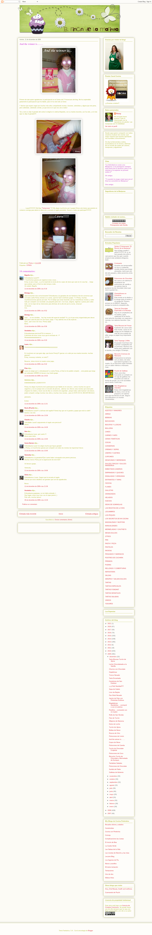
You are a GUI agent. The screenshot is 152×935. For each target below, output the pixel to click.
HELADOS (108, 497)
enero (111, 806)
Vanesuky (27, 455)
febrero (112, 803)
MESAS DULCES (111, 533)
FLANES (108, 487)
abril (111, 797)
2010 (110, 651)
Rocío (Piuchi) (29, 408)
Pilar (26, 368)
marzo (111, 800)
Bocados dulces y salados (114, 824)
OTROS (29, 265)
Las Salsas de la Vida (112, 849)
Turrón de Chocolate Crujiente (116, 749)
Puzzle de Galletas (121, 371)
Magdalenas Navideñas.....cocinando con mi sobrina (118, 705)
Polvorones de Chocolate (123, 278)
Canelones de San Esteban (115, 682)
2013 (110, 642)
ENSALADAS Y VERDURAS (115, 476)
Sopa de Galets (114, 689)
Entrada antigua (91, 514)
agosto (112, 785)
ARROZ (108, 414)
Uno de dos (109, 874)
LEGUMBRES (110, 511)
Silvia (26, 475)
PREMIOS (108, 561)
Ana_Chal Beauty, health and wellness (118, 889)
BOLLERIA (109, 428)
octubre (112, 779)
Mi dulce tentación (111, 867)
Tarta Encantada (115, 678)
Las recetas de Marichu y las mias (117, 853)
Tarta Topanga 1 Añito (122, 340)
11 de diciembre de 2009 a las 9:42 (35, 364)
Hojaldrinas (113, 672)
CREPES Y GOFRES (112, 453)
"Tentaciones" (46, 208)
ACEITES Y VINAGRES (113, 410)
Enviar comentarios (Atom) (63, 519)
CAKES (107, 432)
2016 (110, 633)
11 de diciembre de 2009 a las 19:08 (36, 470)
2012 (110, 645)
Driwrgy (27, 293)
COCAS (108, 442)
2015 (110, 636)
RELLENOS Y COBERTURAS (115, 568)
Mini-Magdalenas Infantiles (120, 387)
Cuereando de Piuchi (112, 892)
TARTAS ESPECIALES (113, 586)
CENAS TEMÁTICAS (112, 439)
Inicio (61, 514)
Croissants (118, 263)
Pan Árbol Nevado (115, 695)
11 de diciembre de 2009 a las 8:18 (35, 289)
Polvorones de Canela (117, 745)
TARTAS (108, 582)
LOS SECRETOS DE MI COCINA (116, 518)
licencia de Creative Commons (117, 906)
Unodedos (27, 330)
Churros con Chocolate (117, 669)
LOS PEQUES (110, 515)
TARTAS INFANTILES (112, 593)
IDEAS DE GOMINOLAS (113, 504)
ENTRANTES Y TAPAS (113, 480)
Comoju (108, 835)
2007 (110, 813)
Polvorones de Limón (116, 736)
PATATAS (108, 550)
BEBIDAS (108, 417)
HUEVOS (108, 501)
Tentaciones (109, 870)
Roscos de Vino (114, 733)
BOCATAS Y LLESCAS (113, 425)
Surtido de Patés (115, 769)
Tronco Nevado (114, 675)
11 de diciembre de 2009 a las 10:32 (36, 376)
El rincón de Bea (111, 842)
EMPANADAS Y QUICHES (114, 472)
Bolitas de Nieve (114, 730)
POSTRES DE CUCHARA (114, 558)
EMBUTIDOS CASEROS (113, 469)
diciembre (113, 656)
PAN (106, 540)
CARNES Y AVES (111, 435)
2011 (109, 648)
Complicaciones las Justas (114, 839)
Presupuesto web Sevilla (119, 225)
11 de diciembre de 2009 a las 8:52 (35, 311)
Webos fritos (109, 878)
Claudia (27, 420)
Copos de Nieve (114, 742)
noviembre (113, 776)
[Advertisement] (32, 527)
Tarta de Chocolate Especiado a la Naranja (122, 309)
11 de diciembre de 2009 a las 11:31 (36, 404)
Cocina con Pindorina (112, 831)
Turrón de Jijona (115, 727)
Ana (25, 431)
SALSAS (108, 575)
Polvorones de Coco (116, 753)
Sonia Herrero (29, 443)
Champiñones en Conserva (120, 294)
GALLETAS (109, 490)
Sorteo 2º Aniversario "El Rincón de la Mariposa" (123, 247)
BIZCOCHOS (109, 421)
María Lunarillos (111, 863)
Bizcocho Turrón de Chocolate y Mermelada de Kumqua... (118, 758)
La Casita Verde (110, 846)
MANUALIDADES (111, 526)
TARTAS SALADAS (112, 597)
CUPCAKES (109, 456)
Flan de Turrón (114, 718)
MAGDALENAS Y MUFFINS (115, 522)
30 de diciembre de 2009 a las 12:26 (36, 500)
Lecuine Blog (109, 856)
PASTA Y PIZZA (110, 543)
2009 (110, 654)
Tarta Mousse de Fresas (123, 325)
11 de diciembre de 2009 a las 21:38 (36, 486)
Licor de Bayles (114, 692)
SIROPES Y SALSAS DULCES (115, 579)
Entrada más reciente (27, 514)
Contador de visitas (119, 223)
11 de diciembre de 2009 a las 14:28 (36, 427)
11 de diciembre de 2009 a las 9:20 (35, 340)
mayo (111, 794)
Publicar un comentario (29, 504)
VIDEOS (108, 600)
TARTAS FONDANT (112, 589)
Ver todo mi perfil (111, 126)
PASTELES (109, 547)
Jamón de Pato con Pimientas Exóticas (116, 699)
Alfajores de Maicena (116, 721)
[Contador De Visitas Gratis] (119, 221)
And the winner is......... (117, 739)
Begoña (27, 275)
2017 (110, 630)
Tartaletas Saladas (115, 763)
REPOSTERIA (110, 572)
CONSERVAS (110, 446)
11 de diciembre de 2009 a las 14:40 (36, 439)
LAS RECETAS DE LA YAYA (115, 508)
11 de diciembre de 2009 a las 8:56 (35, 326)
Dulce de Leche (114, 724)
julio (111, 788)
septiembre (113, 782)
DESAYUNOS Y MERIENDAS (115, 460)
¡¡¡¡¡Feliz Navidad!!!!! (116, 686)
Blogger (90, 930)
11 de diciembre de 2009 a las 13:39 (36, 415)
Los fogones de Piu (112, 860)
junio (111, 791)
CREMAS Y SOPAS (112, 449)
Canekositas (109, 828)
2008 (110, 810)
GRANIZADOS (110, 494)
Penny (118, 113)
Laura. (26, 344)
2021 (110, 623)
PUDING (108, 565)
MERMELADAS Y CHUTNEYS (115, 529)
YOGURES (109, 604)
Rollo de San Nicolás (116, 715)
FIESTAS (108, 483)
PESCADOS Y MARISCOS (114, 554)
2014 (110, 639)
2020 (110, 626)
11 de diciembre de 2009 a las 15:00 (36, 451)
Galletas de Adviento (116, 772)
